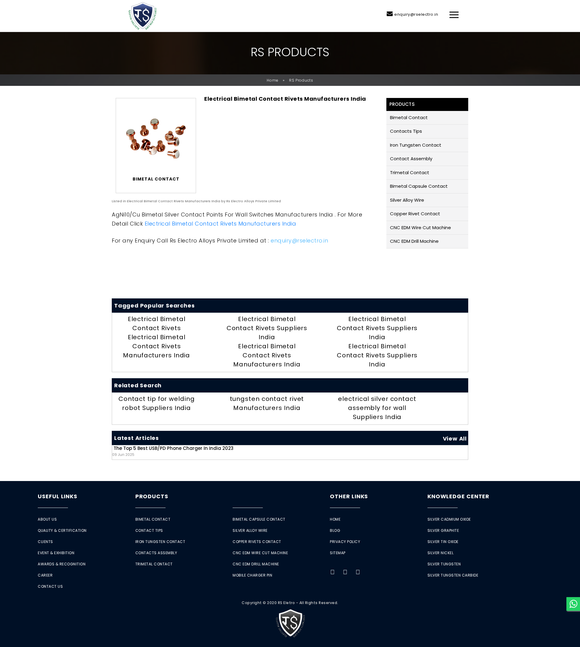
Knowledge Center (458, 496)
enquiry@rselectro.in (416, 14)
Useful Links (57, 496)
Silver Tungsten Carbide (452, 575)
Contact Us (50, 586)
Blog (335, 530)
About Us (47, 519)
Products (151, 496)
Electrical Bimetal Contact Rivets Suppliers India (267, 328)
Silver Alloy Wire (407, 200)
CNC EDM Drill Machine (414, 241)
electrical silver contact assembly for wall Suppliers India (377, 408)
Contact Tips (149, 530)
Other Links (349, 496)
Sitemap (338, 552)
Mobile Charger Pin (252, 575)
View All (455, 438)
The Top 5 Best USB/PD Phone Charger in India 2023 (173, 451)
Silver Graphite (443, 530)
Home (273, 80)
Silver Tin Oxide (443, 541)
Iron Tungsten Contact (415, 145)
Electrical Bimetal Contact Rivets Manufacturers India (220, 223)
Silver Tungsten (444, 564)
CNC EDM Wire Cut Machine (420, 227)
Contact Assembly (411, 158)
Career (45, 575)
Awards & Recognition (61, 564)
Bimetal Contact (409, 117)
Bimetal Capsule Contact (419, 186)
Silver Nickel (440, 552)
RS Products (301, 80)
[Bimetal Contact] (156, 139)
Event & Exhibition (56, 552)
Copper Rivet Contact (415, 213)
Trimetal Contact (409, 172)
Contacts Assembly (156, 552)
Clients (45, 541)
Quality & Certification (62, 530)
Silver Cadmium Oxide (449, 519)
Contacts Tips (406, 131)
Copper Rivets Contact (257, 541)
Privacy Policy (345, 541)
